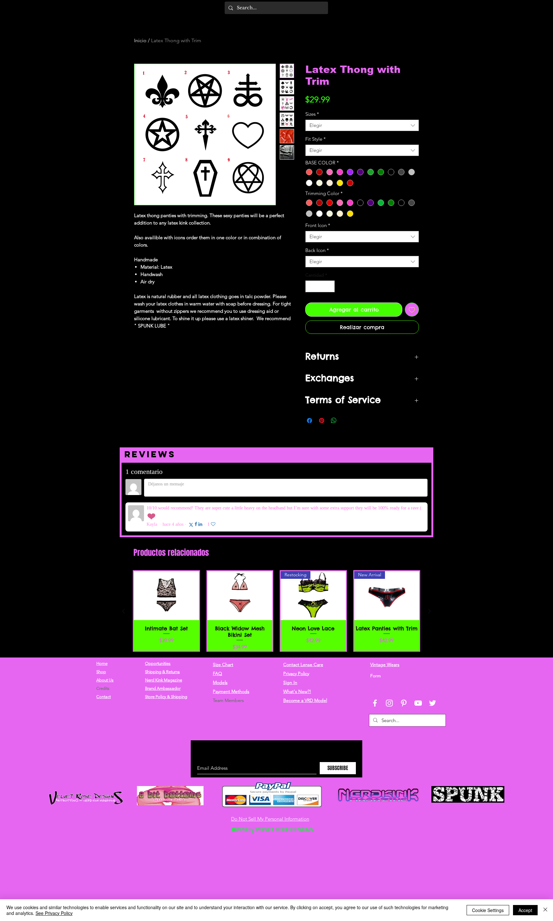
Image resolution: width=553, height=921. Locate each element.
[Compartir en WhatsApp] (334, 420)
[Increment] (330, 286)
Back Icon (317, 250)
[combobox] (362, 125)
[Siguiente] (429, 578)
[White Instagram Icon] (389, 670)
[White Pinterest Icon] (403, 670)
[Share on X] (346, 420)
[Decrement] (310, 286)
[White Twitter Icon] (432, 670)
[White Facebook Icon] (375, 670)
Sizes (312, 114)
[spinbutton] (320, 286)
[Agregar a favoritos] (412, 310)
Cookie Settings (488, 910)
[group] (276, 578)
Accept (525, 910)
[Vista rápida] (166, 562)
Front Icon (317, 225)
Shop (101, 638)
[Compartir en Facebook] (309, 420)
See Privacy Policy (54, 913)
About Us (105, 647)
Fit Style (315, 139)
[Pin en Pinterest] (321, 420)
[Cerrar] (545, 910)
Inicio (140, 40)
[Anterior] (123, 578)
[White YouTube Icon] (418, 670)
